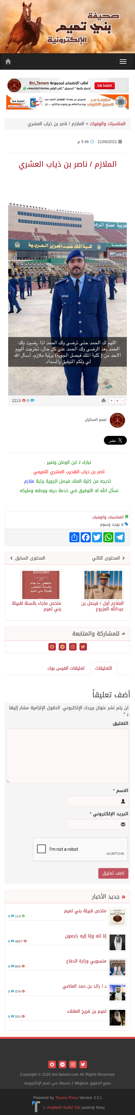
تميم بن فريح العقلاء (86, 1011)
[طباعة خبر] (103, 400)
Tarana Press (66, 1097)
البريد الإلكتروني (109, 814)
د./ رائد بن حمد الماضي (84, 986)
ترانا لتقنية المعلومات (63, 1106)
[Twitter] (82, 647)
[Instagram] (72, 647)
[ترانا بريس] (36, 1106)
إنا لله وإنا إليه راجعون (85, 936)
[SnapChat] (52, 647)
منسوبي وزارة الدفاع (86, 961)
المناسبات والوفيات (108, 124)
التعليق (120, 724)
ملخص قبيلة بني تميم (85, 911)
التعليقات (103, 668)
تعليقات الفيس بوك (65, 668)
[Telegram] (62, 647)
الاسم (120, 791)
